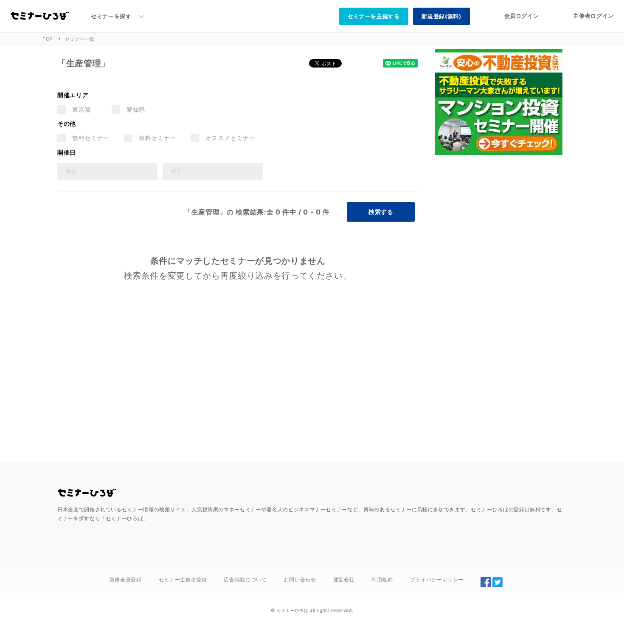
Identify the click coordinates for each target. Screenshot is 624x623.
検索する (380, 211)
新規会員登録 (126, 579)
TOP (47, 39)
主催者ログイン (593, 15)
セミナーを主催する (374, 16)
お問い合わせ (300, 579)
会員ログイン (521, 15)
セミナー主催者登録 (183, 579)
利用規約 (382, 579)
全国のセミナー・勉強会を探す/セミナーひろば (87, 493)
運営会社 (344, 579)
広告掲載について (245, 579)
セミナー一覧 (80, 39)
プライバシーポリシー (437, 579)
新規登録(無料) (441, 16)
